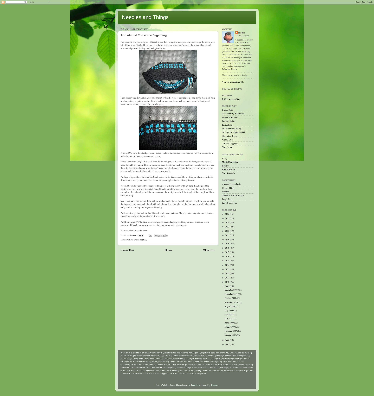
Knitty (224, 158)
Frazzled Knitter (229, 121)
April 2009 (229, 322)
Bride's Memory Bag (231, 99)
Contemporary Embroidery (233, 113)
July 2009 (229, 310)
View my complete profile (233, 82)
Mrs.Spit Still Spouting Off (233, 132)
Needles (241, 32)
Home (168, 250)
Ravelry (225, 165)
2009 (227, 286)
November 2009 (231, 294)
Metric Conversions (230, 162)
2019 (227, 243)
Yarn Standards (228, 173)
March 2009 (230, 326)
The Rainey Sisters (230, 135)
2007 (227, 344)
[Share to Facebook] (164, 235)
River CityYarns (229, 169)
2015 (227, 260)
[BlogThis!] (158, 235)
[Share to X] (161, 235)
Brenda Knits (227, 109)
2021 (227, 235)
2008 (227, 340)
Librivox (225, 191)
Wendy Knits (227, 139)
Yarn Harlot (227, 147)
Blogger (214, 385)
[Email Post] (150, 235)
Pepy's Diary (227, 199)
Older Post (209, 250)
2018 (227, 247)
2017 (227, 252)
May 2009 (229, 318)
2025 (227, 218)
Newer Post (127, 250)
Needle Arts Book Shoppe (233, 195)
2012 (227, 273)
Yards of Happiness (230, 143)
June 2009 (229, 314)
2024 (227, 222)
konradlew (195, 385)
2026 (227, 214)
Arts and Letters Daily (231, 184)
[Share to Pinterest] (166, 235)
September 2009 (232, 302)
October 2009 (230, 298)
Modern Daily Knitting (231, 128)
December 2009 (231, 289)
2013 (227, 269)
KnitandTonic (227, 124)
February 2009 (231, 330)
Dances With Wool (230, 117)
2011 (227, 277)
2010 (227, 282)
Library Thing (228, 188)
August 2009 (230, 306)
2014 (227, 265)
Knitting (143, 239)
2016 (227, 256)
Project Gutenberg (229, 202)
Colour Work (132, 239)
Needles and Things (145, 17)
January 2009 (230, 335)
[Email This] (155, 235)
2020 (227, 239)
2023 (227, 226)
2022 (227, 231)
